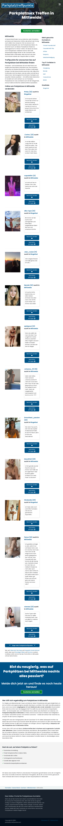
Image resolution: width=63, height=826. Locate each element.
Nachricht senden (32, 119)
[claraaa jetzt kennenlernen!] (12, 617)
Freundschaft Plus (48, 48)
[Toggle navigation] (60, 4)
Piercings (19, 650)
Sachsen (23, 788)
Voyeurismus (47, 77)
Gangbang (46, 68)
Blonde (45, 71)
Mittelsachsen (31, 788)
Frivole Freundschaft (49, 45)
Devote (30, 652)
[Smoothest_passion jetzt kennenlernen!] (12, 428)
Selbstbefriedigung (48, 57)
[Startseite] (17, 5)
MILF (44, 74)
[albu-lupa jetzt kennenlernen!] (12, 221)
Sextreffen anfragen (31, 126)
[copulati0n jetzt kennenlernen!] (12, 186)
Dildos (23, 652)
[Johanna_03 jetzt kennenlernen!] (12, 379)
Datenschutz (54, 820)
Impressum (44, 820)
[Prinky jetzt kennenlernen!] (12, 102)
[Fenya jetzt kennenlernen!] (12, 547)
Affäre (45, 51)
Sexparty (46, 54)
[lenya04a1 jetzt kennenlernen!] (12, 469)
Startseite (8, 788)
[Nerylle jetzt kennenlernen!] (12, 295)
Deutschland (16, 788)
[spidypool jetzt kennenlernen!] (12, 336)
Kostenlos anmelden (31, 31)
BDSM (45, 80)
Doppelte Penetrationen (32, 650)
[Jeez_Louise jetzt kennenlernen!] (12, 262)
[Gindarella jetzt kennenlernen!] (12, 510)
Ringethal (46, 88)
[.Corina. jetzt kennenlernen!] (12, 145)
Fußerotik (13, 650)
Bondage (18, 652)
